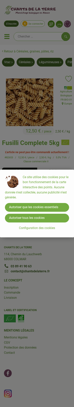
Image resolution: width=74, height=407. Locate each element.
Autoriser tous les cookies (27, 218)
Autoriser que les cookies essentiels (33, 207)
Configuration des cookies (37, 228)
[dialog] (37, 203)
